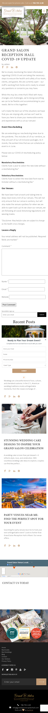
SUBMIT (24, 371)
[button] (24, 340)
